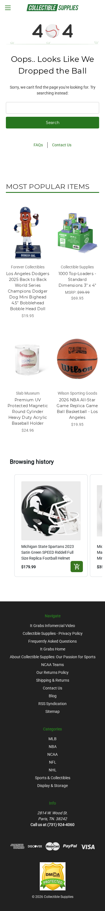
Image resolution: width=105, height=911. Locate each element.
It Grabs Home (52, 649)
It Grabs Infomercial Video (52, 625)
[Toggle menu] (7, 7)
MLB (52, 739)
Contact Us (61, 145)
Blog (53, 696)
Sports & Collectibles (52, 778)
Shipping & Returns (52, 680)
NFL (52, 762)
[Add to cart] (77, 566)
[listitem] (51, 525)
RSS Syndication (52, 703)
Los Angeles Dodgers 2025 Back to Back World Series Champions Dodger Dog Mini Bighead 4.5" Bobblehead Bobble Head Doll (27, 291)
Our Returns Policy (52, 672)
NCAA (52, 754)
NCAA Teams (52, 664)
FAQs (38, 145)
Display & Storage (52, 785)
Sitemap (52, 711)
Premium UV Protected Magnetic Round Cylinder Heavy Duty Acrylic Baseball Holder (28, 411)
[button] (8, 525)
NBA (53, 746)
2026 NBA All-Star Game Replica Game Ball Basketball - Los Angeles (77, 408)
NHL (53, 770)
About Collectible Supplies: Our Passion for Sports (52, 657)
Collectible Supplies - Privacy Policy (53, 633)
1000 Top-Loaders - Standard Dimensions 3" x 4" (77, 279)
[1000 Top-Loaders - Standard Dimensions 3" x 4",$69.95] (77, 233)
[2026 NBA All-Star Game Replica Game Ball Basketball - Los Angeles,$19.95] (77, 359)
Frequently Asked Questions (52, 641)
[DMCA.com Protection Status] (53, 876)
